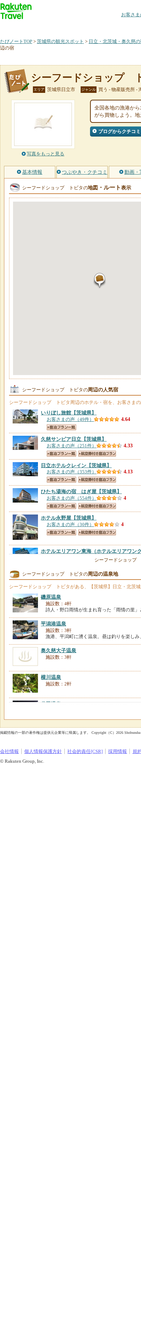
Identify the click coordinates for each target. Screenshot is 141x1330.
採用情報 (117, 751)
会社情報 (9, 751)
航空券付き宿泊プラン (97, 454)
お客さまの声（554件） (72, 498)
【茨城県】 (69, 413)
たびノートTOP (16, 41)
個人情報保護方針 (43, 751)
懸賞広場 (84, 27)
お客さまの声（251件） (72, 445)
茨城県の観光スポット (60, 41)
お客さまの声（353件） (72, 471)
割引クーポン (114, 27)
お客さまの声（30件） (70, 524)
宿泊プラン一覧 (61, 427)
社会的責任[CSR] (85, 751)
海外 (54, 27)
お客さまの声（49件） (70, 419)
